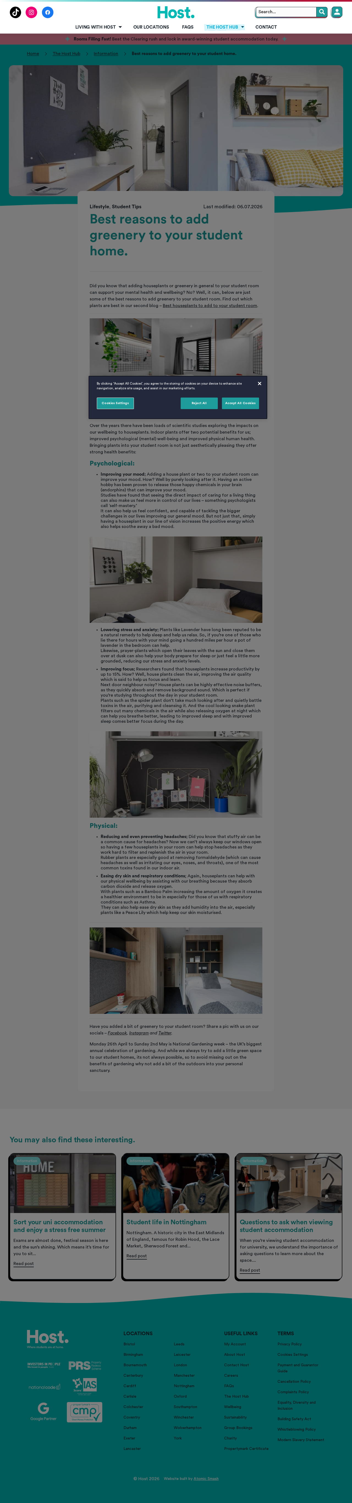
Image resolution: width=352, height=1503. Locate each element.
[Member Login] (337, 12)
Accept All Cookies (240, 403)
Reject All (199, 403)
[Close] (260, 383)
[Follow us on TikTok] (15, 17)
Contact (266, 27)
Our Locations (151, 27)
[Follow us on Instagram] (31, 17)
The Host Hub (222, 27)
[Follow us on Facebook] (48, 17)
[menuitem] (98, 27)
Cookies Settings (115, 403)
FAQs (187, 27)
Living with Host (95, 27)
